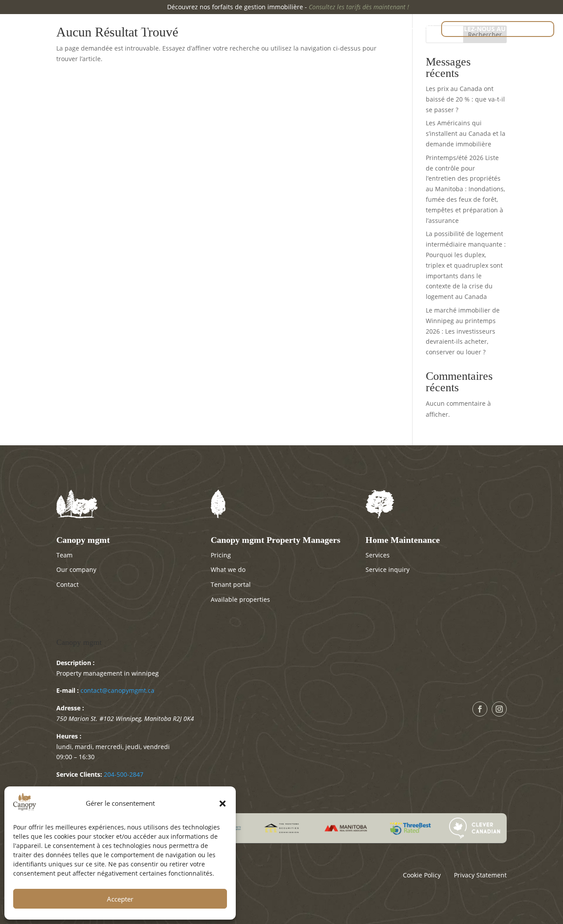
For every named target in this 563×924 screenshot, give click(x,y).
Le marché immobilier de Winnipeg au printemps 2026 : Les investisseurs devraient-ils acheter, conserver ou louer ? (463, 331)
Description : (75, 662)
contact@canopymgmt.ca (117, 690)
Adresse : (70, 708)
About (192, 28)
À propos (155, 28)
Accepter (120, 899)
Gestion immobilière (261, 28)
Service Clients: (79, 774)
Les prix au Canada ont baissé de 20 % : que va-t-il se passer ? (465, 99)
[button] (222, 803)
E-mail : (67, 690)
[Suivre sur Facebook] (479, 709)
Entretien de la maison (352, 28)
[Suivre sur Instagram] (499, 709)
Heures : (68, 736)
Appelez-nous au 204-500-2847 (497, 29)
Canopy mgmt (79, 642)
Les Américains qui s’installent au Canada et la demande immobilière (465, 133)
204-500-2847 (123, 774)
